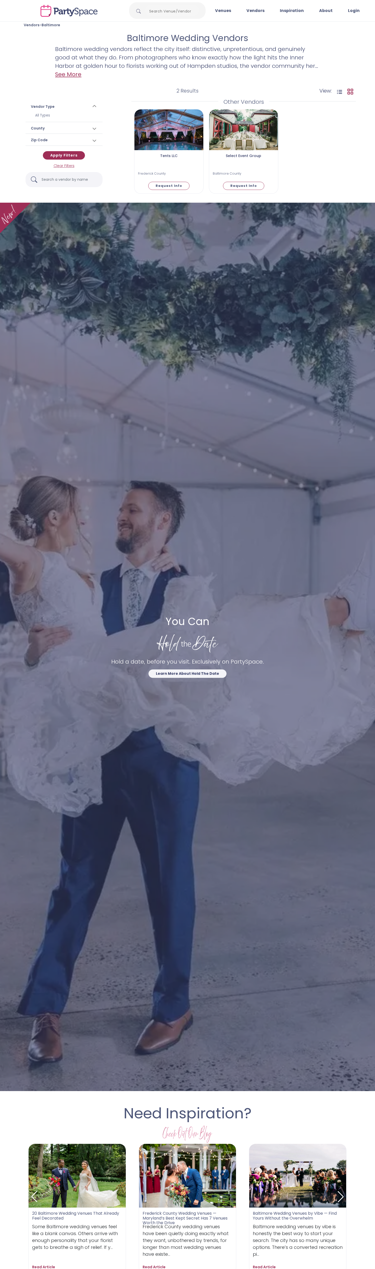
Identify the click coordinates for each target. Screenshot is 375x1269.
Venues (223, 11)
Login (354, 11)
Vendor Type (43, 106)
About (326, 11)
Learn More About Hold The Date (187, 673)
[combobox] (172, 11)
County (38, 128)
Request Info (169, 185)
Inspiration (292, 11)
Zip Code (39, 140)
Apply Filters (64, 155)
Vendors (255, 11)
